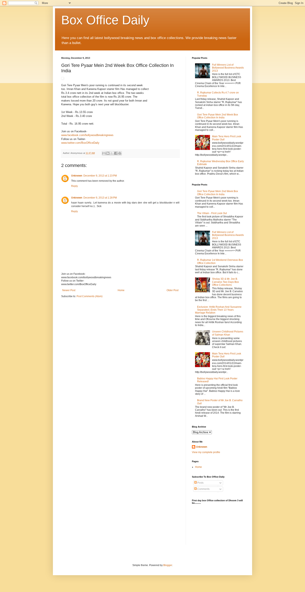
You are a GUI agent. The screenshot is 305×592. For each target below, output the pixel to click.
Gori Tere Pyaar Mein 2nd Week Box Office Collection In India (217, 116)
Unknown (76, 175)
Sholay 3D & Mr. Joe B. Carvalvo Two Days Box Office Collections (225, 281)
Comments (203, 489)
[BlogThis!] (108, 153)
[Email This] (104, 153)
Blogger (167, 565)
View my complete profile (206, 452)
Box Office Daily (105, 20)
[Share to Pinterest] (120, 153)
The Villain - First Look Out (212, 213)
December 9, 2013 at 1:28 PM (100, 197)
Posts (200, 482)
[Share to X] (112, 153)
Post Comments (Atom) (89, 296)
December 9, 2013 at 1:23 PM (100, 175)
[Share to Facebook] (116, 153)
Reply (74, 186)
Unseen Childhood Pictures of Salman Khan (227, 333)
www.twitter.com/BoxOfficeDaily (80, 142)
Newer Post (68, 290)
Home (121, 290)
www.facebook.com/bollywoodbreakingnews (87, 135)
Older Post (172, 290)
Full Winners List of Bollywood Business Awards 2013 (228, 67)
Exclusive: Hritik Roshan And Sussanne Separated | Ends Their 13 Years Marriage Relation (218, 309)
